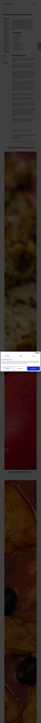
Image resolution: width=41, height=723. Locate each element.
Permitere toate (33, 368)
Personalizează (20, 368)
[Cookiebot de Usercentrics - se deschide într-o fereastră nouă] (35, 353)
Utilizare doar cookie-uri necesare (7, 368)
